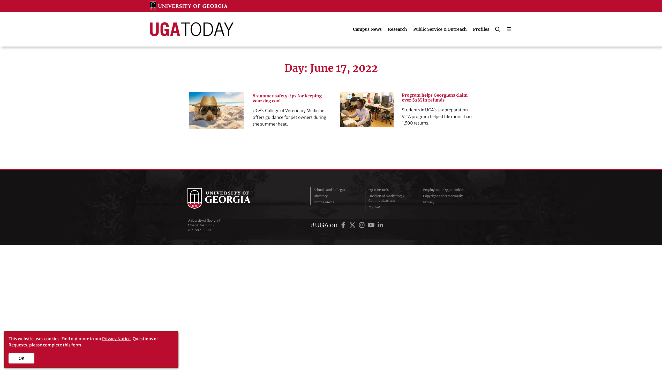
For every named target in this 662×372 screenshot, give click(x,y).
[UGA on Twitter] (353, 225)
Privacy (428, 202)
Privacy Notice (116, 338)
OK (22, 358)
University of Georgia (226, 198)
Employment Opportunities (443, 190)
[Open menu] (509, 29)
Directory (321, 196)
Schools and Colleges (329, 190)
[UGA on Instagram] (362, 225)
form (76, 344)
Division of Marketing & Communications (386, 198)
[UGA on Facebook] (344, 225)
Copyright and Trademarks (443, 196)
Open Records (378, 190)
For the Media (324, 202)
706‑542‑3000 (199, 230)
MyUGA (374, 207)
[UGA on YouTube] (372, 225)
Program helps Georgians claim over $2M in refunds (435, 98)
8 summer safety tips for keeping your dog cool (287, 98)
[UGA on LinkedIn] (380, 225)
